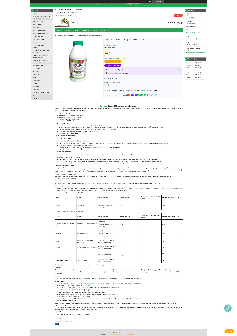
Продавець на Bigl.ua (118, 332)
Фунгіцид (103, 106)
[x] (58, 324)
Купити (113, 61)
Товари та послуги (63, 35)
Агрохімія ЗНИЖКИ (38, 21)
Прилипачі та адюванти (39, 65)
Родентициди (36, 80)
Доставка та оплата (98, 30)
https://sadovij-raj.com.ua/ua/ (194, 32)
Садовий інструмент (38, 39)
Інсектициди (36, 68)
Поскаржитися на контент (115, 334)
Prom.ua (127, 331)
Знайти (178, 15)
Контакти (86, 30)
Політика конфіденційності (130, 334)
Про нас (35, 95)
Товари (35, 13)
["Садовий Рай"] (62, 22)
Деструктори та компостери (41, 92)
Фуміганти (36, 83)
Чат (231, 331)
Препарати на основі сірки (40, 33)
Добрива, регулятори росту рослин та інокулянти (41, 61)
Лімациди (35, 77)
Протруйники (36, 86)
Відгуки (35, 98)
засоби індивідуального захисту (96, 284)
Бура (78, 240)
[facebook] (56, 324)
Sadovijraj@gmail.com (192, 38)
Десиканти (36, 89)
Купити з (109, 65)
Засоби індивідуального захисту (39, 46)
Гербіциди (36, 74)
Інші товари (36, 42)
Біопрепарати (37, 27)
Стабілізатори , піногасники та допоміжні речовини (41, 56)
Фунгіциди (36, 71)
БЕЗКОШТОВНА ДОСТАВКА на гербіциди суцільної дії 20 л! (41, 17)
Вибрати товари (134, 5)
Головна (59, 30)
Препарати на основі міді (40, 30)
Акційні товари (37, 24)
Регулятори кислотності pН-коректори (41, 51)
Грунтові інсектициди (39, 36)
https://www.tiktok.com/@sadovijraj (195, 52)
